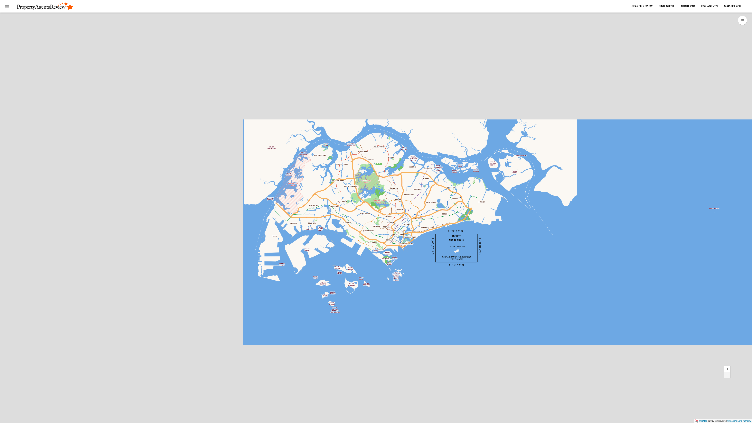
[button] (7, 6)
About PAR (688, 6)
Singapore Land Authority (739, 420)
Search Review (642, 6)
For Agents (709, 6)
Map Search (732, 6)
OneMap (703, 420)
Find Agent (666, 6)
